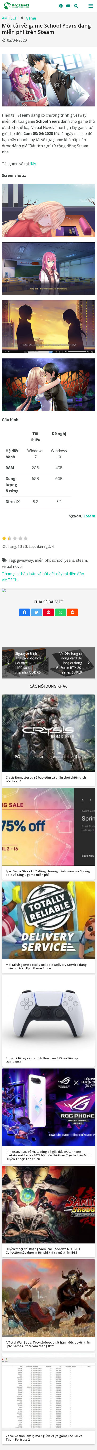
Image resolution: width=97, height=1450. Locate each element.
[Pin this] (48, 612)
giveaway (25, 560)
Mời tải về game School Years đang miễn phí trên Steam (46, 29)
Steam (89, 516)
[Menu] (90, 6)
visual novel (12, 566)
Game (31, 18)
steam (81, 560)
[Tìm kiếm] (76, 6)
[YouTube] (68, 6)
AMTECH (10, 18)
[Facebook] (61, 6)
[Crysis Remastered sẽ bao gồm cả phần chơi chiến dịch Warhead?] (48, 733)
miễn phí (42, 560)
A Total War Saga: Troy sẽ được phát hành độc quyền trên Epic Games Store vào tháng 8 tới (48, 1344)
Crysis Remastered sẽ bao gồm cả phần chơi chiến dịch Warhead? (46, 779)
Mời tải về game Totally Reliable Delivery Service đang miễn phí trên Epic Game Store (46, 966)
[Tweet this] (36, 612)
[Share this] (24, 612)
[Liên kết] (16, 5)
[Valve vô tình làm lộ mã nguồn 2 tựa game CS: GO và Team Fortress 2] (48, 1391)
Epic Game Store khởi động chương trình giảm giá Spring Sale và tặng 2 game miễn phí (48, 873)
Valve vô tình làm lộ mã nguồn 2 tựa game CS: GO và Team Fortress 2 (44, 1438)
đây (33, 163)
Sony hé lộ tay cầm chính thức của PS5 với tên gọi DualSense (42, 1060)
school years (63, 560)
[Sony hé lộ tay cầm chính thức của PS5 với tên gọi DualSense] (48, 1014)
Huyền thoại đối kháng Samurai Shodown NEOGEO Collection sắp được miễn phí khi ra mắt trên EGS (43, 1251)
